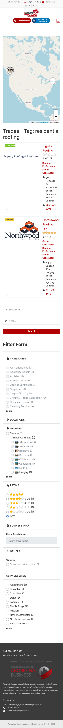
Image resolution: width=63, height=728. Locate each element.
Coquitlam (17, 593)
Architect (17, 376)
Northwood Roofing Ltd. (50, 224)
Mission (16, 610)
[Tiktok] (33, 6)
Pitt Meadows (20, 623)
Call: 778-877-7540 (12, 651)
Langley (16, 602)
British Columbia (23, 437)
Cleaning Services (22, 406)
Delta (15, 597)
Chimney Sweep (21, 402)
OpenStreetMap (44, 122)
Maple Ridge (19, 606)
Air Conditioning (21, 367)
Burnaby (17, 589)
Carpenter (18, 389)
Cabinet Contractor (23, 384)
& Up (29, 498)
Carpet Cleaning (21, 393)
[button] (58, 21)
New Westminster (22, 614)
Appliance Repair (22, 371)
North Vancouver (22, 619)
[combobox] (31, 309)
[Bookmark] (6, 210)
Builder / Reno (20, 380)
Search (31, 331)
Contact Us (8, 700)
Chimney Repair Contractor (28, 397)
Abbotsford (18, 584)
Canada (16, 433)
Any (12, 515)
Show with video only (24, 564)
